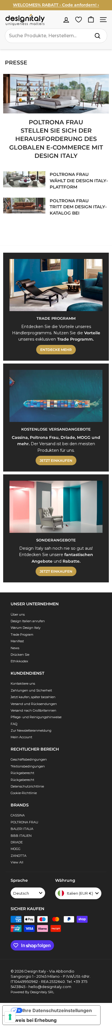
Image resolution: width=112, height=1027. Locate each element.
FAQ (14, 724)
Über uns (18, 614)
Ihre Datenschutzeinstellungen (57, 1010)
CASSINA (18, 815)
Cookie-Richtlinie (24, 793)
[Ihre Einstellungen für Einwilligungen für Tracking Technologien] (10, 1017)
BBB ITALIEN (21, 836)
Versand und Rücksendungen (34, 704)
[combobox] (56, 36)
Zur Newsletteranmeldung (31, 730)
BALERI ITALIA (22, 829)
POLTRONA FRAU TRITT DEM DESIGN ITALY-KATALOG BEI (78, 207)
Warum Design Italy (25, 628)
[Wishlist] (78, 19)
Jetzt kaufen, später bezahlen (33, 697)
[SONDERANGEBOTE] (56, 507)
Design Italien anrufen (28, 621)
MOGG (15, 849)
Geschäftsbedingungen (29, 759)
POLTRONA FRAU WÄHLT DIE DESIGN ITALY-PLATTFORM (79, 180)
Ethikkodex (19, 661)
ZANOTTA (18, 856)
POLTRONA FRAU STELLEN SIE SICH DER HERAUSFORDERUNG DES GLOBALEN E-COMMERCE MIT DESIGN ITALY (56, 139)
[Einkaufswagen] (91, 19)
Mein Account (21, 737)
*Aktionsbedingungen (28, 766)
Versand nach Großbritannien (33, 710)
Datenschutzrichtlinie (27, 786)
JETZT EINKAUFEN (56, 460)
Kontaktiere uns (23, 684)
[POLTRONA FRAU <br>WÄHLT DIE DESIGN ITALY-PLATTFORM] (24, 179)
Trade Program (22, 635)
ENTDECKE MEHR (56, 349)
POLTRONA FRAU (24, 822)
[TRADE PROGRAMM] (56, 285)
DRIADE (17, 842)
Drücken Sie (20, 655)
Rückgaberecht (22, 773)
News (15, 648)
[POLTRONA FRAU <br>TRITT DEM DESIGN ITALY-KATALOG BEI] (24, 205)
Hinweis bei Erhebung (32, 1020)
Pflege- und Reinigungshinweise (36, 717)
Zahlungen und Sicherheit (31, 690)
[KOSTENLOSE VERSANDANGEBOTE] (56, 396)
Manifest (17, 641)
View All (17, 862)
